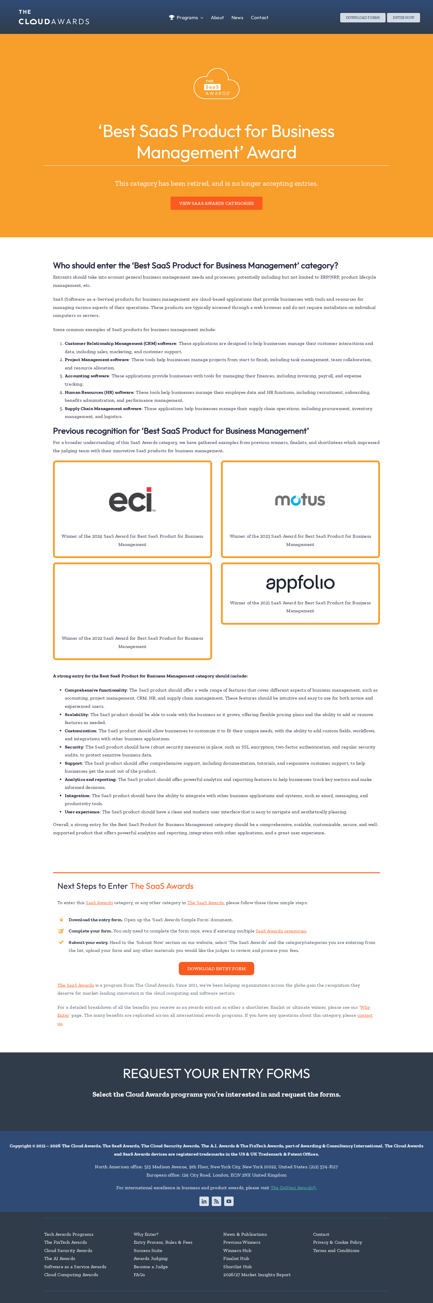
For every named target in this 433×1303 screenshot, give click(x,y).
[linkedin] (204, 1201)
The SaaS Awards (162, 886)
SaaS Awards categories (281, 931)
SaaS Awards (99, 902)
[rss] (216, 1201)
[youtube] (229, 1201)
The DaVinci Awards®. (294, 1187)
